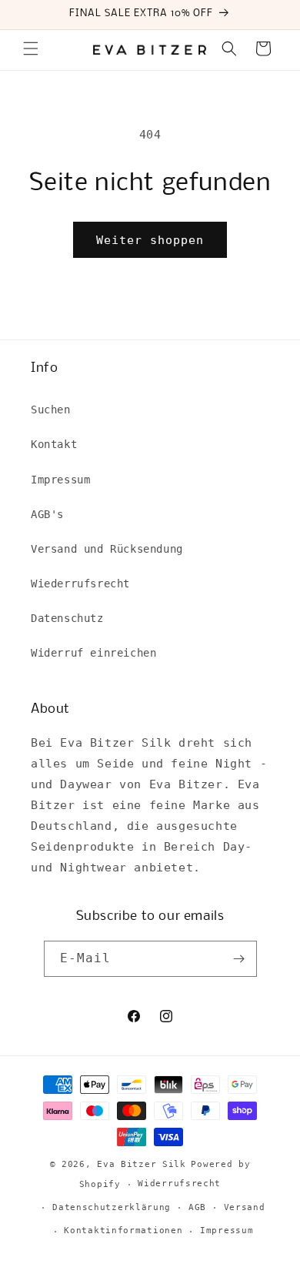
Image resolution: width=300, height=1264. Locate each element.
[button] (31, 48)
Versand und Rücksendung (107, 549)
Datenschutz (67, 618)
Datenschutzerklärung (111, 1207)
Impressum (60, 479)
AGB (197, 1207)
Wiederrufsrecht (80, 583)
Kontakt (54, 444)
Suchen (51, 409)
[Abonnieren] (239, 959)
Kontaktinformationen (123, 1231)
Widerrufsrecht (179, 1184)
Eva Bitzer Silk (141, 1164)
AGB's (47, 514)
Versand (244, 1207)
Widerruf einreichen (93, 653)
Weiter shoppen (150, 240)
